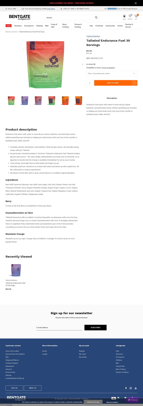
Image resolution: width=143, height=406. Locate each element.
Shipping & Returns (12, 360)
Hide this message (93, 402)
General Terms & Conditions (15, 354)
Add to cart (113, 83)
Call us (14, 388)
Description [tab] (112, 98)
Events (120, 26)
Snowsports (29, 26)
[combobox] (71, 17)
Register (82, 351)
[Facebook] (126, 388)
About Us (9, 369)
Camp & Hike (54, 25)
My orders (82, 354)
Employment (10, 366)
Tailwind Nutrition (93, 36)
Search (96, 17)
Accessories (110, 26)
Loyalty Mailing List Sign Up (15, 378)
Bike (46, 26)
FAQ (7, 357)
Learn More (51, 9)
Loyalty (44, 354)
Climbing (39, 26)
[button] (11, 100)
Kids (91, 26)
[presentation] (82, 64)
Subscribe (95, 327)
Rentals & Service (129, 25)
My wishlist (83, 357)
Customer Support (12, 363)
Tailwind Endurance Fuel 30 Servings (15, 284)
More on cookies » (112, 402)
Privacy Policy (10, 372)
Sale (8, 26)
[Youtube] (136, 388)
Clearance (18, 26)
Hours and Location (12, 351)
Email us (32, 388)
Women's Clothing (78, 25)
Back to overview (11, 32)
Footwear (99, 26)
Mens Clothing (65, 25)
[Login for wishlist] (134, 83)
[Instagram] (131, 388)
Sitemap (8, 375)
